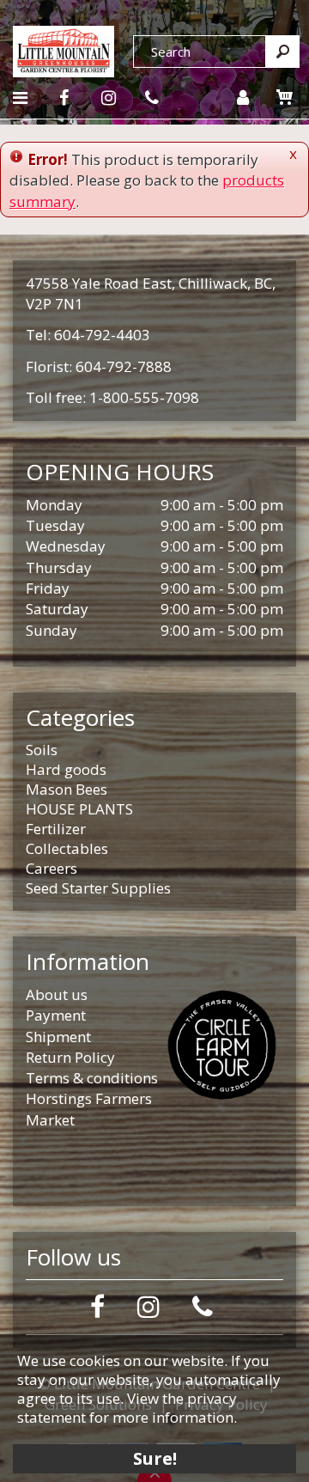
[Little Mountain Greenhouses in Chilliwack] (63, 49)
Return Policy (70, 1057)
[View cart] (285, 97)
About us (57, 994)
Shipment (58, 1036)
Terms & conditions (92, 1078)
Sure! (155, 1458)
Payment (56, 1015)
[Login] (242, 98)
